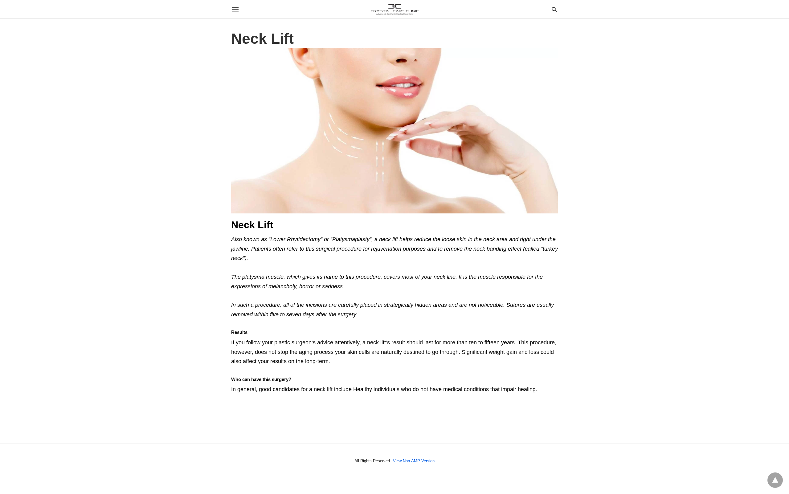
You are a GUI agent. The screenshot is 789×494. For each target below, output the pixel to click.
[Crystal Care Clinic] (394, 9)
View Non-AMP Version (414, 461)
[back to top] (775, 480)
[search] (554, 9)
